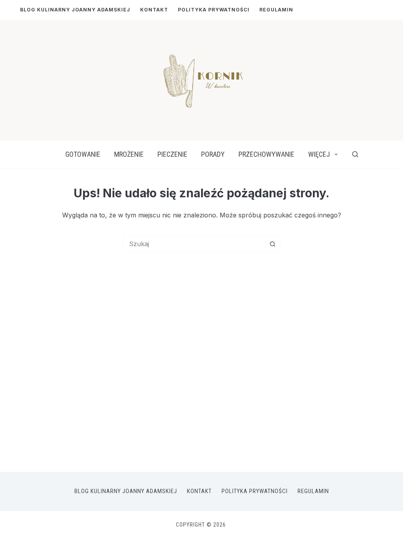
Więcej (319, 154)
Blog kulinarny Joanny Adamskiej (75, 10)
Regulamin (276, 10)
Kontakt (154, 10)
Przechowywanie (266, 154)
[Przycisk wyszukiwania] (272, 243)
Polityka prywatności (214, 10)
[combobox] (194, 244)
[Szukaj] (355, 154)
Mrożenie (129, 154)
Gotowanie (82, 154)
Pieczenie (172, 154)
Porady (213, 154)
